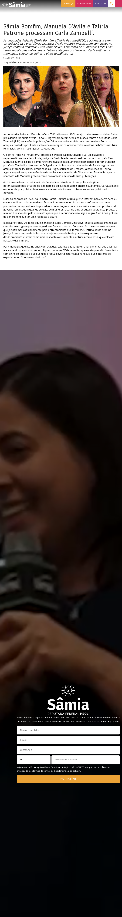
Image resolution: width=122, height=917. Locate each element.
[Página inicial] (16, 3)
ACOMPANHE (84, 3)
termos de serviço (42, 770)
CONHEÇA (68, 3)
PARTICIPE (100, 3)
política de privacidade (39, 767)
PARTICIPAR (68, 779)
